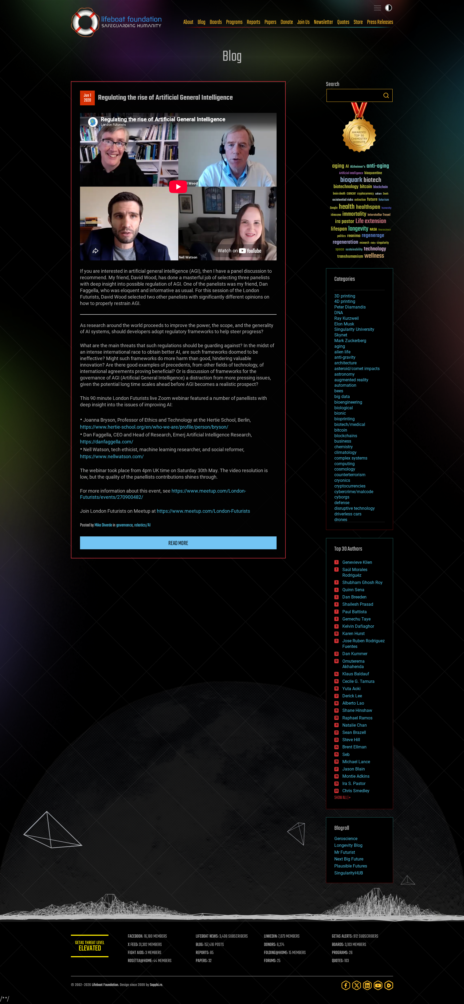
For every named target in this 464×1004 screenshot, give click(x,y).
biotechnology (346, 187)
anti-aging (378, 166)
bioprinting (344, 418)
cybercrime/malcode (353, 491)
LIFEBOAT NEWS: (207, 936)
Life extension (371, 221)
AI (347, 166)
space (339, 249)
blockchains (345, 435)
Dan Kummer (354, 653)
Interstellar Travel (379, 215)
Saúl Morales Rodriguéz (354, 572)
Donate (287, 22)
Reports (253, 22)
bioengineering (348, 402)
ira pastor (344, 221)
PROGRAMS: (340, 952)
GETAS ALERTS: (342, 936)
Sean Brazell (354, 732)
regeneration (345, 242)
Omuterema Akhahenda (353, 664)
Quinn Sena (353, 589)
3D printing (344, 296)
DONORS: (270, 944)
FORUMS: (270, 961)
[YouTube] (378, 985)
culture (378, 193)
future (372, 199)
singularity (383, 243)
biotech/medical (349, 424)
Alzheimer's (357, 167)
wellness (374, 256)
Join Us (303, 22)
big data (342, 396)
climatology (345, 452)
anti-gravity (345, 357)
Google (334, 208)
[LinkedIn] (367, 985)
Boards (216, 22)
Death (385, 193)
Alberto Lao (353, 703)
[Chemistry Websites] (359, 128)
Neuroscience (384, 230)
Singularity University (354, 329)
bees (338, 390)
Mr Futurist (344, 852)
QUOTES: (337, 961)
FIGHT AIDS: (136, 952)
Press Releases (380, 22)
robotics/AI (142, 525)
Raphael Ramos (357, 717)
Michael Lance (356, 761)
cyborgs (341, 497)
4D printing (344, 301)
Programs (234, 22)
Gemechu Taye (356, 619)
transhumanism (350, 256)
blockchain (380, 187)
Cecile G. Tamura (358, 681)
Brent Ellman (354, 747)
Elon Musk (344, 324)
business (342, 441)
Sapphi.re (156, 985)
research (364, 243)
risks (373, 243)
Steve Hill (351, 739)
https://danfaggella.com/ (106, 441)
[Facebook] (346, 985)
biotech (372, 180)
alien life (342, 351)
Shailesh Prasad (357, 604)
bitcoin (366, 187)
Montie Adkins (355, 776)
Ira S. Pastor (353, 783)
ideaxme (336, 215)
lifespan (339, 229)
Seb (346, 754)
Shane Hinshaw (357, 710)
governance (124, 525)
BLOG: (200, 944)
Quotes (343, 22)
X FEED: (133, 944)
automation (345, 385)
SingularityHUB (348, 873)
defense (341, 502)
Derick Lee (352, 695)
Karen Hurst (353, 633)
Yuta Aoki (351, 688)
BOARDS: (338, 944)
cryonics (342, 480)
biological (343, 407)
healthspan (368, 207)
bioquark (351, 180)
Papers (270, 22)
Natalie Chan (354, 725)
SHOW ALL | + (342, 797)
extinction (360, 200)
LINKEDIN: (270, 936)
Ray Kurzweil (346, 318)
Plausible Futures (350, 866)
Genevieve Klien (357, 562)
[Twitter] (356, 985)
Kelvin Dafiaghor (358, 626)
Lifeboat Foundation (105, 985)
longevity (358, 228)
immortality (354, 214)
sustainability (354, 250)
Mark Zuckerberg (350, 340)
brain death (339, 194)
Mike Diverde (103, 525)
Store (358, 22)
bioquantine (373, 173)
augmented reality (351, 379)
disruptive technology (354, 508)
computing (344, 463)
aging (338, 166)
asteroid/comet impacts (357, 368)
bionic (340, 413)
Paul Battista (354, 611)
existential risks (342, 200)
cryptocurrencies (349, 486)
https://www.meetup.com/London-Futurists (203, 511)
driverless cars (347, 514)
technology (375, 249)
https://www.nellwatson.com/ (112, 456)
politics (341, 236)
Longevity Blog (348, 845)
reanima (353, 235)
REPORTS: (202, 952)
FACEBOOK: (135, 936)
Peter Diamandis (350, 307)
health (347, 207)
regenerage (373, 236)
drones (340, 519)
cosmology (344, 469)
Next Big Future (348, 859)
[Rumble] (389, 985)
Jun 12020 (87, 98)
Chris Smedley (355, 790)
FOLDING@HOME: (276, 952)
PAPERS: (202, 961)
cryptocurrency (365, 194)
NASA (373, 230)
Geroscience (345, 838)
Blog (201, 22)
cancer (351, 194)
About (188, 22)
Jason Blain (353, 769)
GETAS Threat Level (89, 947)
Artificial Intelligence (351, 173)
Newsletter (323, 22)
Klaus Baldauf (355, 673)
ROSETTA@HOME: (140, 961)
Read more (178, 543)
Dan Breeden (354, 597)
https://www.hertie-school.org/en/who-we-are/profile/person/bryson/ (154, 427)
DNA (338, 312)
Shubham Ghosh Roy (362, 582)
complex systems (350, 458)
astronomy (344, 374)
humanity (387, 208)
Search (386, 95)
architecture (345, 362)
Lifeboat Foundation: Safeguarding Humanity (116, 22)
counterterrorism (349, 474)
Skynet (340, 335)
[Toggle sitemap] (377, 7)
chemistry (343, 446)
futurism (384, 200)
